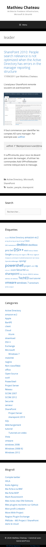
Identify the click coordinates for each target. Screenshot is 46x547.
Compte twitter (12, 477)
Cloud (8, 330)
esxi (26, 250)
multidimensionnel (25, 258)
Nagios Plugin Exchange (17, 516)
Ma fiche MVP (12, 492)
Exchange (10, 346)
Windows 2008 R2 (14, 448)
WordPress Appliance (13, 546)
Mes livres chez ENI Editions (19, 500)
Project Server (12, 385)
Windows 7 (14, 353)
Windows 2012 (12, 452)
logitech (36, 255)
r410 (32, 266)
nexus (37, 258)
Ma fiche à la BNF (14, 488)
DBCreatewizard (10, 245)
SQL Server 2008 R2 (26, 274)
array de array (10, 241)
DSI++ (19, 249)
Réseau (8, 389)
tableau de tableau (11, 279)
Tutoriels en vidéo (17, 432)
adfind (21, 136)
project (27, 266)
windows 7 (23, 282)
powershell (14, 265)
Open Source (11, 373)
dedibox (22, 245)
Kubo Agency (11, 485)
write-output (9, 287)
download (10, 338)
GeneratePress (23, 541)
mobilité (9, 357)
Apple (8, 318)
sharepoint (27, 187)
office (8, 369)
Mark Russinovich (14, 496)
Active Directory (15, 179)
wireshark (34, 282)
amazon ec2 (32, 237)
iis (28, 254)
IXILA (7, 481)
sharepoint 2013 (16, 417)
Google (8, 254)
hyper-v (24, 255)
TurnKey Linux (35, 546)
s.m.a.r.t (7, 270)
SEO (27, 270)
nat (33, 258)
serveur (9, 405)
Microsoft (28, 179)
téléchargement (13, 424)
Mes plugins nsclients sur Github (21, 504)
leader (10, 187)
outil (7, 377)
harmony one (16, 255)
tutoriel (36, 278)
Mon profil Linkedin (15, 508)
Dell (11, 250)
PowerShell (10, 381)
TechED (23, 278)
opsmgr (22, 261)
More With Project (14, 512)
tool (31, 278)
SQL (7, 420)
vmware (10, 282)
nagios (8, 361)
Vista (7, 436)
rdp (36, 266)
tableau (36, 274)
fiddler (36, 251)
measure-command (12, 258)
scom (13, 270)
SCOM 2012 (11, 397)
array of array (19, 241)
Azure (11, 334)
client (8, 326)
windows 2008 (12, 444)
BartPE (8, 322)
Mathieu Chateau (23, 7)
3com (7, 238)
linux (31, 255)
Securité (21, 269)
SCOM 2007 (11, 393)
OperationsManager (12, 261)
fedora (30, 251)
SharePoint (9, 183)
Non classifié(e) (12, 365)
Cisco (27, 240)
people (17, 187)
